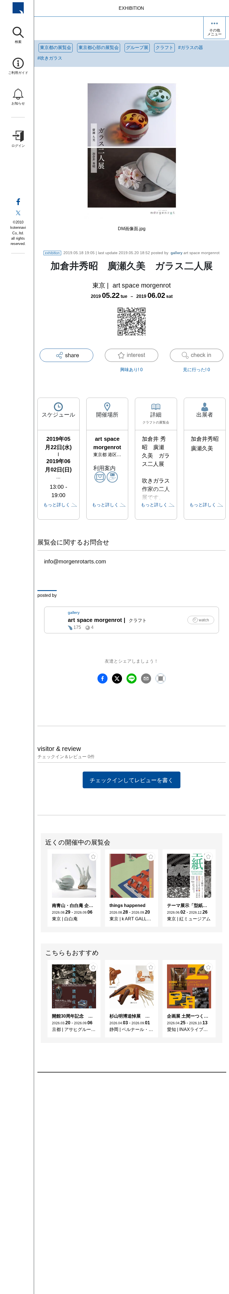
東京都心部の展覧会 (98, 47)
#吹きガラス (49, 58)
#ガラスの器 (190, 47)
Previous (41, 891)
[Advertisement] (131, 1136)
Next (222, 891)
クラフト (164, 47)
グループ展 (137, 47)
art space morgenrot (195, 252)
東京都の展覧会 (55, 47)
